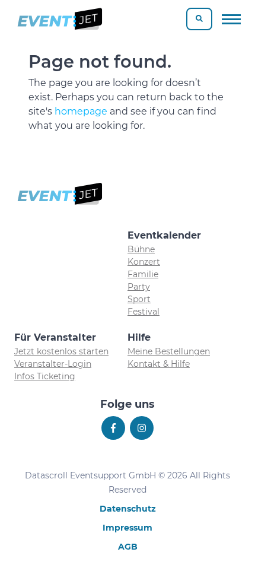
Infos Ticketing (44, 376)
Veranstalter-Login (52, 363)
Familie (143, 274)
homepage (81, 111)
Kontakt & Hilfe (159, 363)
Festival (144, 311)
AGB (128, 546)
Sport (139, 299)
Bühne (141, 249)
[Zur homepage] (59, 19)
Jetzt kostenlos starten (61, 351)
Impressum (127, 527)
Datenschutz (128, 508)
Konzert (144, 261)
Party (139, 286)
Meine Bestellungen (169, 351)
